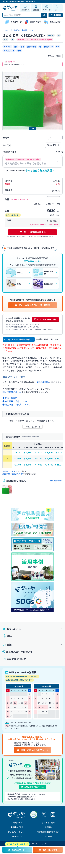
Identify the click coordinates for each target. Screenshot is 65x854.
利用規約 (48, 827)
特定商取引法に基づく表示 (48, 831)
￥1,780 (17, 464)
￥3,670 (48, 452)
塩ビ (22, 46)
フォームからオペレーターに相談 (34, 304)
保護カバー (48, 46)
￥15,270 (59, 464)
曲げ (16, 46)
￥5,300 (59, 452)
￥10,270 (59, 458)
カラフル (7, 46)
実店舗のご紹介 (17, 827)
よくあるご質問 (48, 822)
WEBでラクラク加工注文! (17, 844)
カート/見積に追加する (35, 231)
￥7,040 (38, 464)
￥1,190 (17, 458)
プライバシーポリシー (17, 831)
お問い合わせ (16, 836)
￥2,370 (27, 458)
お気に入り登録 (54, 55)
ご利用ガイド (16, 822)
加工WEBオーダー (19, 849)
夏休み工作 (31, 46)
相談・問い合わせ (49, 849)
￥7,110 (48, 458)
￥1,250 (27, 452)
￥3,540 (27, 464)
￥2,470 (38, 452)
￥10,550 (48, 464)
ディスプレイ (9, 50)
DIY (57, 46)
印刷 (19, 50)
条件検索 (57, 15)
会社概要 (48, 836)
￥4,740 (38, 458)
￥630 (17, 452)
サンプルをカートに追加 (47, 319)
